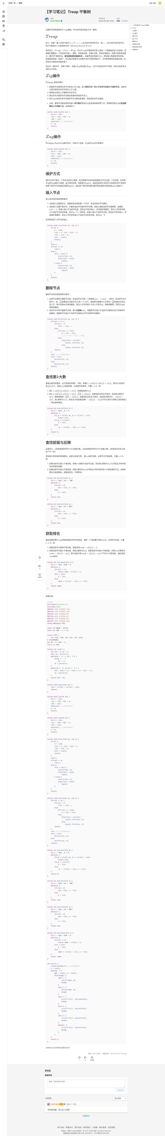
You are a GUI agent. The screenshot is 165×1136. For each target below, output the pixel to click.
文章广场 (11, 3)
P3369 (124, 21)
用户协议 (78, 1127)
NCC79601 (55, 21)
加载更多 (86, 1116)
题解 (20, 3)
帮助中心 (69, 1127)
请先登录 (120, 1090)
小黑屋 (95, 1127)
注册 (154, 3)
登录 (150, 3)
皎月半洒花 (55, 1104)
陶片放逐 (102, 1127)
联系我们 (87, 1127)
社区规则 (111, 1127)
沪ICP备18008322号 (101, 1133)
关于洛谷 (60, 1127)
